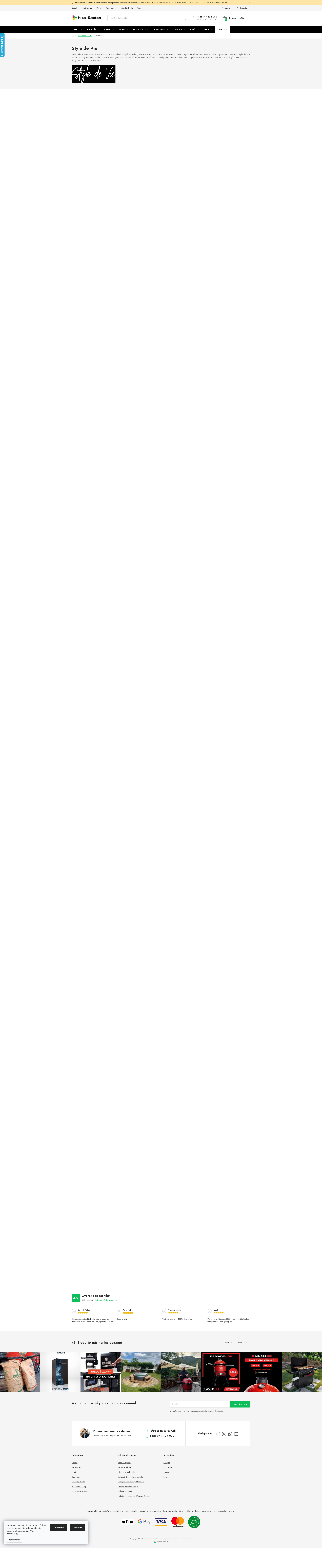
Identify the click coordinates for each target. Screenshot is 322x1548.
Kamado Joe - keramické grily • (125, 1511)
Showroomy (110, 8)
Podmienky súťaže (125, 1491)
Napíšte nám (87, 8)
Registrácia (244, 8)
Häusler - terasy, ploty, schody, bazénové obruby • (158, 1511)
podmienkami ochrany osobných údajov (208, 1411)
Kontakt (74, 8)
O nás (98, 8)
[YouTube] (236, 1434)
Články (166, 1472)
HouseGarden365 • (208, 1511)
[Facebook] (218, 1434)
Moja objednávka (126, 8)
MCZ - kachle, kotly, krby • (189, 1511)
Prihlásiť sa (240, 1404)
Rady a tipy (168, 1467)
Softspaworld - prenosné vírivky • (99, 1511)
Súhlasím (77, 1527)
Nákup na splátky (124, 1467)
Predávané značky (79, 1486)
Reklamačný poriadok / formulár (130, 1477)
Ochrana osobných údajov (128, 1486)
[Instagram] (224, 1434)
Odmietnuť (58, 1527)
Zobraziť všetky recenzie (106, 1300)
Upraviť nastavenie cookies (182, 1539)
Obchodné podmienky (126, 1472)
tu (17, 1533)
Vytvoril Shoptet (162, 1541)
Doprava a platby (124, 1462)
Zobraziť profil (234, 1342)
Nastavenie (14, 1539)
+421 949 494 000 (206, 17)
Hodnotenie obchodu (80, 1491)
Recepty (167, 1462)
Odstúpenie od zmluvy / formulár (131, 1482)
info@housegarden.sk (163, 1431)
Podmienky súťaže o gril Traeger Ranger (134, 1496)
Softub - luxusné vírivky (226, 1511)
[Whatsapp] (230, 1434)
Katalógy (167, 1477)
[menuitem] (78, 29)
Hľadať (184, 18)
